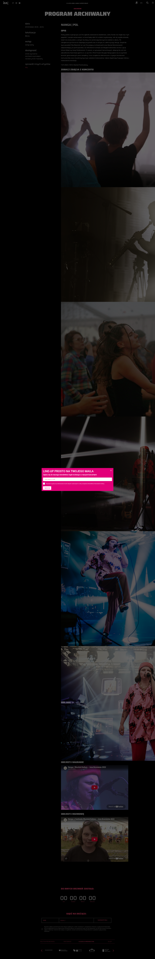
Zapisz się (47, 488)
